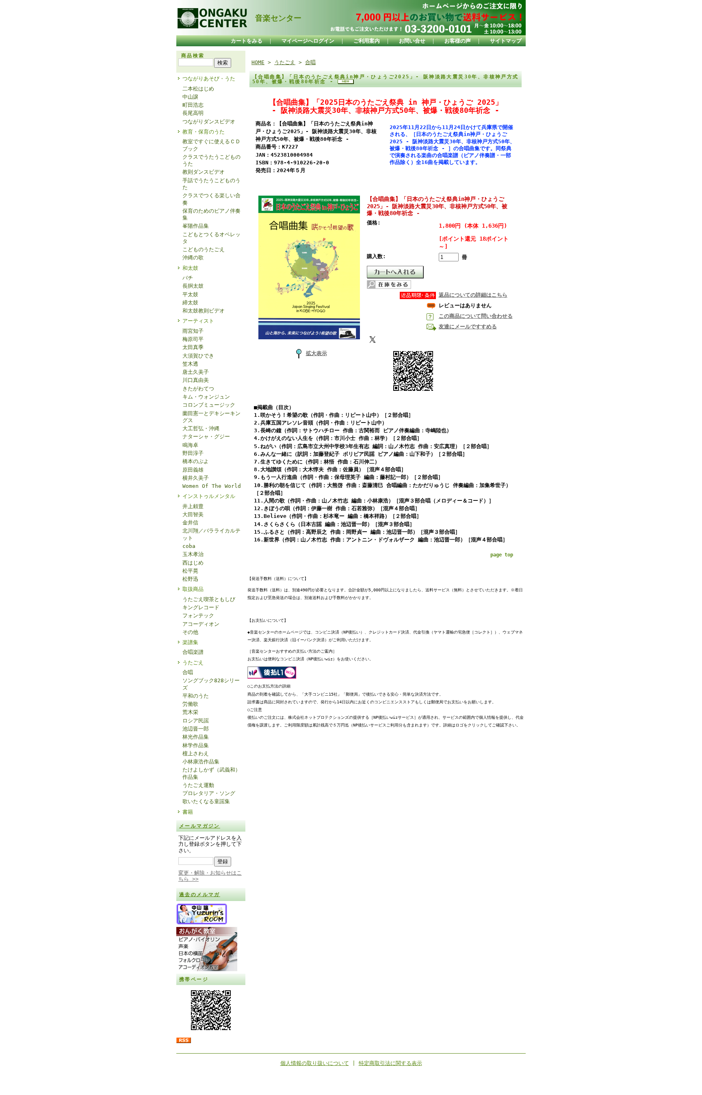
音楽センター (274, 18)
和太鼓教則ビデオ (203, 311)
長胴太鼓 (193, 286)
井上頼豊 (193, 506)
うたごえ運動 (198, 785)
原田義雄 (193, 470)
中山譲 (190, 97)
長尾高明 (193, 113)
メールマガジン (199, 826)
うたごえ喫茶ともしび (208, 599)
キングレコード (200, 607)
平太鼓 (190, 294)
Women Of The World (211, 486)
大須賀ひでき (198, 356)
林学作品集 (195, 745)
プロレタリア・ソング (208, 793)
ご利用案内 (366, 41)
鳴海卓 (190, 445)
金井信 (190, 522)
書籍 (187, 812)
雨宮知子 (193, 331)
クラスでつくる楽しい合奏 (211, 198)
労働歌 (190, 704)
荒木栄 (190, 712)
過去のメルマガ (199, 894)
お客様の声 (457, 41)
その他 (190, 632)
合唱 (187, 672)
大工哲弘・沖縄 (200, 428)
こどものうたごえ (203, 249)
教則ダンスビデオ (203, 172)
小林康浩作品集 (200, 762)
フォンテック (198, 615)
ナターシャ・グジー (206, 436)
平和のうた (195, 696)
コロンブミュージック (208, 405)
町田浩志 (193, 105)
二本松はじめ (198, 89)
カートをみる (246, 41)
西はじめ (193, 563)
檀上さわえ (195, 753)
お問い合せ (412, 41)
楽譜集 (190, 642)
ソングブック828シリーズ (211, 683)
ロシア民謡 (195, 721)
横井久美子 (195, 478)
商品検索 (193, 55)
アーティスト (198, 321)
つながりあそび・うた (208, 78)
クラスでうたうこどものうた (211, 160)
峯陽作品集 (195, 226)
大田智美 (193, 514)
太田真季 (193, 347)
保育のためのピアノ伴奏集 (211, 214)
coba (188, 546)
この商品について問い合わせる (476, 316)
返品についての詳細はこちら (473, 295)
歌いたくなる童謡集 (206, 801)
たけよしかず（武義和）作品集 (211, 773)
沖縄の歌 (193, 257)
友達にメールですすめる (468, 326)
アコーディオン (200, 624)
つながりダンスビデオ (208, 122)
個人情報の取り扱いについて (314, 1063)
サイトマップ (506, 41)
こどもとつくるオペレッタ (211, 237)
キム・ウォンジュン (206, 397)
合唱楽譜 (193, 652)
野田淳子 (193, 453)
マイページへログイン (308, 41)
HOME (257, 62)
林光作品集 (195, 737)
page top (501, 555)
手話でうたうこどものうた (211, 183)
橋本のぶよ (195, 461)
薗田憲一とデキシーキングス (211, 416)
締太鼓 (190, 303)
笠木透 (190, 364)
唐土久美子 (195, 372)
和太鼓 (190, 268)
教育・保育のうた (203, 132)
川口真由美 (195, 380)
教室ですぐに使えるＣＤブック (211, 144)
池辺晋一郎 (195, 729)
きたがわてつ (198, 389)
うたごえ (193, 663)
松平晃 (190, 571)
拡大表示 (316, 353)
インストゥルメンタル (208, 496)
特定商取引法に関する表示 (390, 1063)
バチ (187, 278)
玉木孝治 (193, 554)
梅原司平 (193, 339)
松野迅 (190, 579)
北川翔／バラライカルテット (211, 534)
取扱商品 (193, 589)
